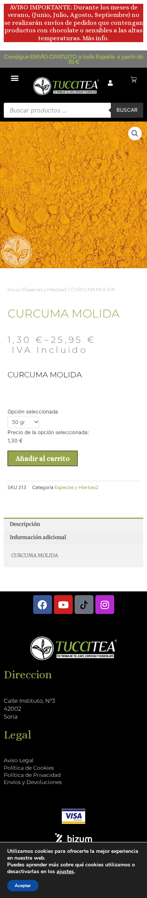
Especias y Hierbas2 (45, 289)
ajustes (65, 871)
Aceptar (23, 886)
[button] (15, 77)
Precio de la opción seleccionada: (48, 432)
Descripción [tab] (25, 524)
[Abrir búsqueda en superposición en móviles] (73, 110)
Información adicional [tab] (38, 537)
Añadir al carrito (42, 458)
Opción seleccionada (33, 412)
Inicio (13, 289)
